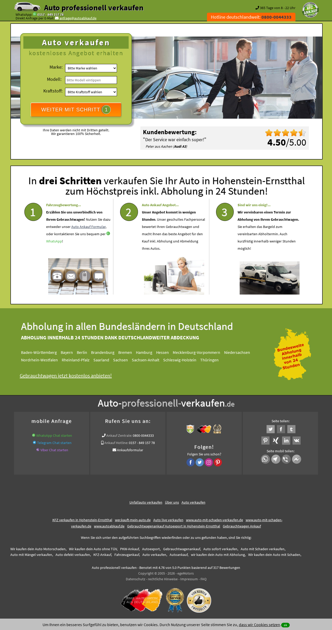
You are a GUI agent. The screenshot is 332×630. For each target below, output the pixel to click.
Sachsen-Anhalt (145, 359)
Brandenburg (102, 352)
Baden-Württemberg (39, 352)
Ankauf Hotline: (116, 442)
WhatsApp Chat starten (54, 435)
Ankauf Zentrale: (119, 435)
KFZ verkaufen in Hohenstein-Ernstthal (82, 520)
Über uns (172, 502)
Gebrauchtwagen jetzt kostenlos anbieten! (66, 375)
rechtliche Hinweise (163, 579)
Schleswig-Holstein (179, 359)
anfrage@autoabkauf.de (77, 18)
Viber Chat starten (54, 450)
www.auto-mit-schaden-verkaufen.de (214, 520)
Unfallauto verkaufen (145, 502)
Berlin (82, 352)
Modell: (54, 79)
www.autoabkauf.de (109, 526)
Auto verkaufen (193, 502)
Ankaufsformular (130, 450)
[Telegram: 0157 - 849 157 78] (34, 442)
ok (285, 625)
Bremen (125, 352)
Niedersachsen (237, 352)
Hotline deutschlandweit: (251, 17)
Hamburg (144, 352)
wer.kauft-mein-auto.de (133, 520)
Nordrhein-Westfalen (39, 359)
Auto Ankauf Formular (88, 226)
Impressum (189, 579)
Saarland (101, 359)
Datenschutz (135, 579)
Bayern (67, 352)
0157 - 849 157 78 (50, 14)
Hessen (162, 352)
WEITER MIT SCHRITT (74, 109)
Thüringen (209, 359)
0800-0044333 (143, 435)
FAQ (203, 579)
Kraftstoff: (53, 91)
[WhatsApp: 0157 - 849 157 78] (35, 14)
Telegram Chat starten (54, 442)
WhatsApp (54, 241)
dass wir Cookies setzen (259, 624)
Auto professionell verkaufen (93, 7)
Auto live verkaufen (168, 520)
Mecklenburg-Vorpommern (196, 352)
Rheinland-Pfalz (75, 359)
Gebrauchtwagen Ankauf (242, 526)
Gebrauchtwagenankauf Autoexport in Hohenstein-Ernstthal (173, 526)
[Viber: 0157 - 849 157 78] (37, 450)
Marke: (56, 67)
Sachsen (120, 359)
